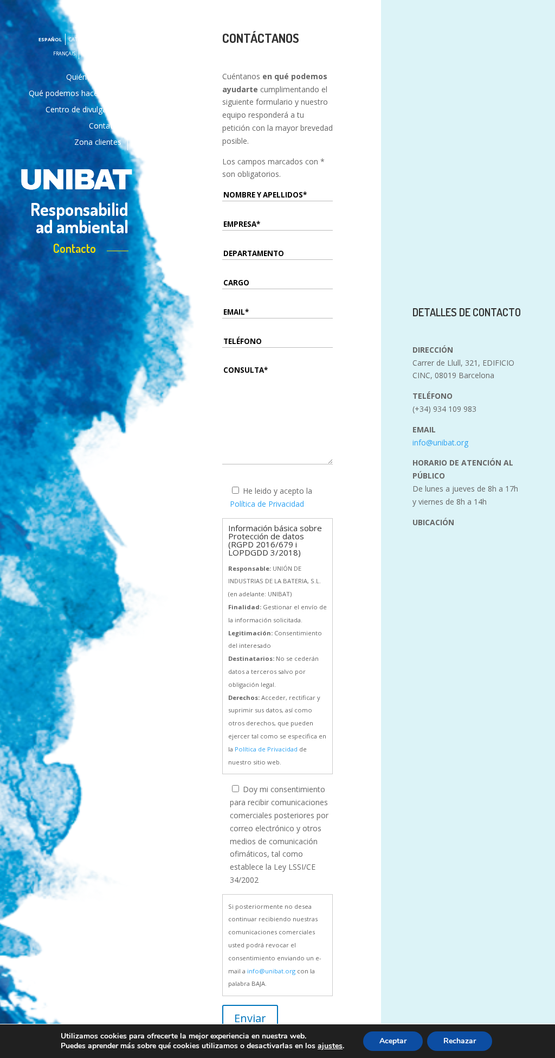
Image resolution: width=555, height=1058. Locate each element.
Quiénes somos (93, 77)
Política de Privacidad (267, 504)
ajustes (330, 1046)
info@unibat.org (271, 971)
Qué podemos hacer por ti (75, 94)
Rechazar (459, 1041)
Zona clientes (97, 142)
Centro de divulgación (83, 110)
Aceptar (392, 1041)
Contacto (105, 126)
